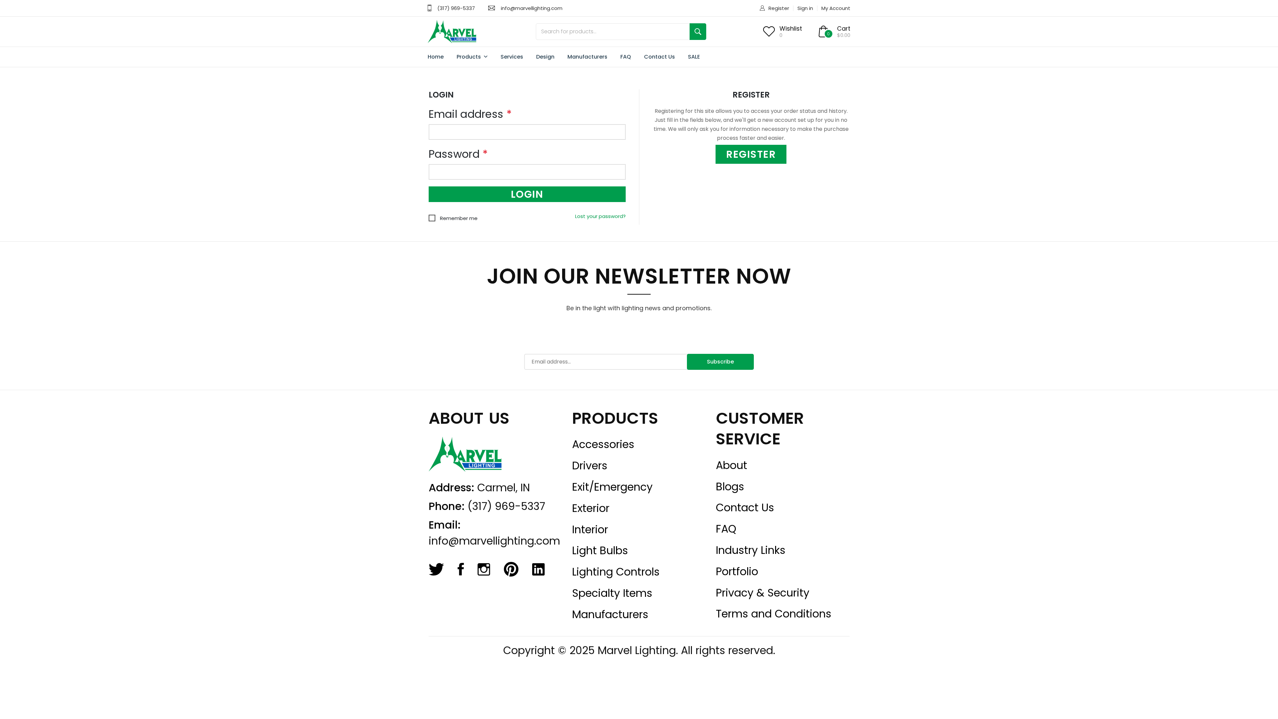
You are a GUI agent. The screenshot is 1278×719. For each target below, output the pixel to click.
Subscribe (720, 361)
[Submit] (698, 31)
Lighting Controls (616, 572)
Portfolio (737, 571)
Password (458, 154)
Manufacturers (587, 57)
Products (469, 57)
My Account (835, 8)
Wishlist (790, 28)
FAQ (625, 57)
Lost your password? (600, 216)
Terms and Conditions (773, 613)
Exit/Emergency (612, 487)
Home (436, 57)
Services (512, 57)
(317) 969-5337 (456, 8)
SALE (694, 57)
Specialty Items (612, 593)
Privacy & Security (762, 593)
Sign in (805, 8)
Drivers (589, 465)
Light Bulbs (600, 550)
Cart (843, 28)
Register (778, 8)
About (731, 465)
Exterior (590, 508)
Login (527, 194)
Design (545, 57)
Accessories (603, 444)
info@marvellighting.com (531, 8)
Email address (470, 114)
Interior (590, 529)
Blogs (730, 486)
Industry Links (750, 550)
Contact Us (659, 57)
